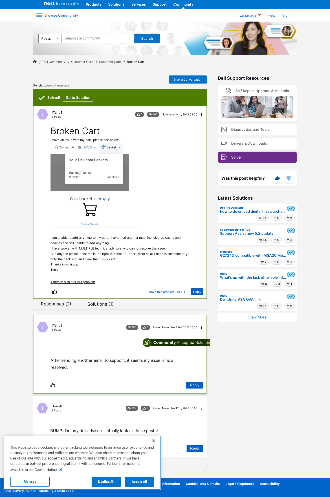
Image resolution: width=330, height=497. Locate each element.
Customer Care (82, 61)
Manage (30, 482)
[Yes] (277, 178)
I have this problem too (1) (166, 292)
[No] (288, 178)
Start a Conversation (188, 79)
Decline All (106, 482)
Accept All (139, 482)
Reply (197, 292)
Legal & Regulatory (240, 484)
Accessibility (270, 484)
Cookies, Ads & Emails (203, 484)
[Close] (153, 441)
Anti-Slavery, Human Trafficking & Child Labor (39, 491)
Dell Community (53, 61)
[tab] (56, 304)
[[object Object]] (35, 62)
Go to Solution (78, 97)
